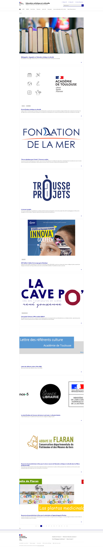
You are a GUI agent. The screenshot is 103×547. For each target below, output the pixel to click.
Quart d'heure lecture (72, 9)
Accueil (19, 9)
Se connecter (39, 543)
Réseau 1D (65, 2)
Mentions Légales (32, 543)
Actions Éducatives (79, 2)
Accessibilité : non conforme (23, 543)
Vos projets (50, 9)
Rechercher (83, 5)
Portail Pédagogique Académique (58, 539)
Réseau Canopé (69, 539)
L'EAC (23, 9)
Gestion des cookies (57, 543)
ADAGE (27, 9)
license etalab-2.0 (40, 545)
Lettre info (44, 9)
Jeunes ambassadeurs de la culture (59, 9)
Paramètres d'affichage (47, 543)
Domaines (38, 9)
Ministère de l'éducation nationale (69, 536)
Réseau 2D (71, 2)
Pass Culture (33, 9)
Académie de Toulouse (56, 536)
